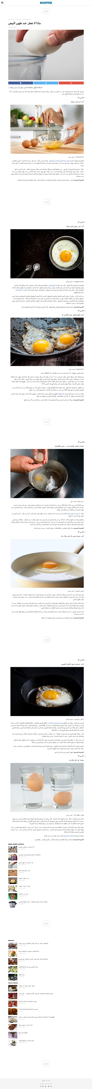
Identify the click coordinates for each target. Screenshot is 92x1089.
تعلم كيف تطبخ (11, 19)
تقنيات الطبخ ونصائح (27, 19)
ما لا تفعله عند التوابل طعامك (26, 847)
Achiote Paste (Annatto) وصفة (28, 1001)
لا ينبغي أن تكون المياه (73, 513)
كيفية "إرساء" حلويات (24, 886)
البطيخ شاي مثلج (23, 1032)
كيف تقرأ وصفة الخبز (24, 870)
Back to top (46, 1080)
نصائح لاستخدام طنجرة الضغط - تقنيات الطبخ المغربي (33, 901)
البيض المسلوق (63, 394)
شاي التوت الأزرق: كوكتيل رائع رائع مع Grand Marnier (33, 959)
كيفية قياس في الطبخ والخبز (26, 1040)
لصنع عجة (67, 161)
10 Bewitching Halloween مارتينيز (28, 1009)
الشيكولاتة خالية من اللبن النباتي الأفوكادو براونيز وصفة (33, 943)
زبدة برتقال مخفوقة (24, 878)
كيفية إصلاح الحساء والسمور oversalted (29, 855)
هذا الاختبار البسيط (69, 836)
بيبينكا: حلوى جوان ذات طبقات (27, 986)
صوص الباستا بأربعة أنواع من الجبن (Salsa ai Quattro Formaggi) (37, 1017)
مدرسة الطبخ (18, 19)
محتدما (58, 513)
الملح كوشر (52, 285)
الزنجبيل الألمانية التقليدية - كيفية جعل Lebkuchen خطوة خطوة (36, 993)
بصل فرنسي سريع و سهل (26, 1025)
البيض (61, 161)
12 (27, 290)
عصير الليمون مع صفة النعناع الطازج (28, 967)
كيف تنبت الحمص (23, 894)
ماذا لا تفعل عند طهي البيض (26, 862)
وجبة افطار (22, 974)
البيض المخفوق (53, 161)
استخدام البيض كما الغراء (55, 723)
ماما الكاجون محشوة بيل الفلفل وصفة (29, 951)
